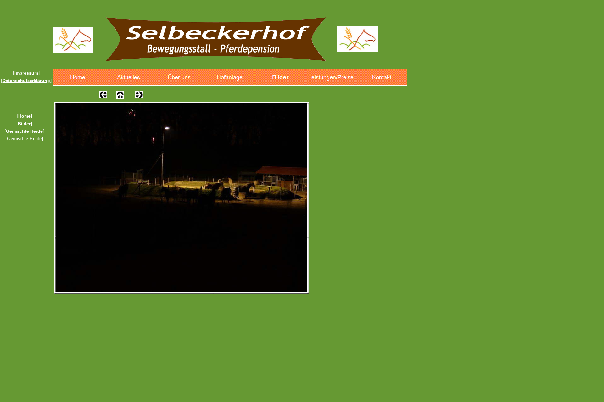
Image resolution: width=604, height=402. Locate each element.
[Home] (78, 77)
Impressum (26, 72)
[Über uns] (179, 77)
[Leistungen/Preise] (331, 77)
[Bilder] (280, 77)
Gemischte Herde (24, 131)
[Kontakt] (381, 77)
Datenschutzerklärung (26, 80)
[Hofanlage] (229, 77)
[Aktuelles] (128, 77)
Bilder (24, 123)
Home (24, 116)
